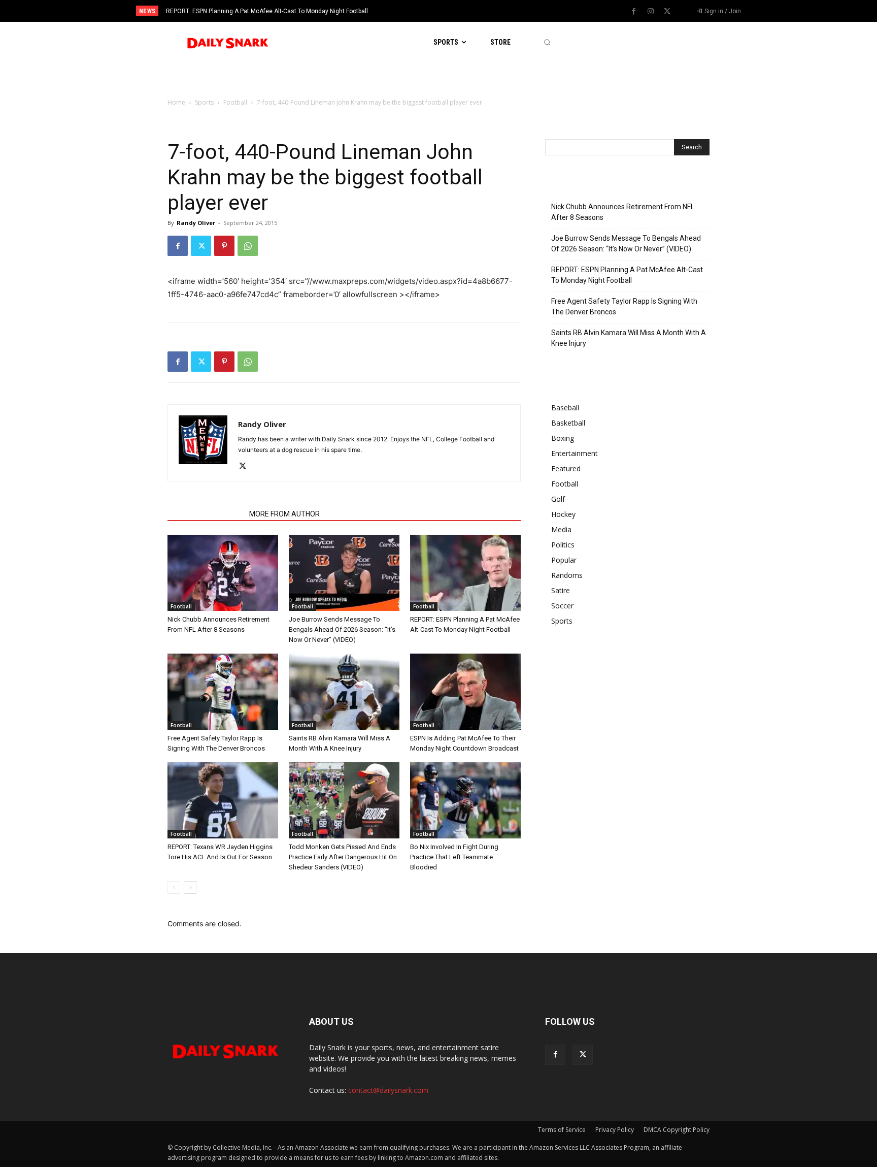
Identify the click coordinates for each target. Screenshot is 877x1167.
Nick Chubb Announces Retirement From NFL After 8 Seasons (622, 212)
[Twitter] (667, 12)
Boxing (562, 438)
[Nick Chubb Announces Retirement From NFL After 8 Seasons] (222, 573)
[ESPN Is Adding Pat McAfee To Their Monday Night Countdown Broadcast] (465, 692)
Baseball (565, 407)
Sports (204, 102)
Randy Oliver (196, 222)
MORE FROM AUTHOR (284, 514)
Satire (560, 590)
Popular (564, 560)
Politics (563, 544)
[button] (547, 42)
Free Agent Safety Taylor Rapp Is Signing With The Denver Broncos (624, 306)
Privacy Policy (614, 1129)
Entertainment (574, 453)
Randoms (567, 575)
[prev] (456, 11)
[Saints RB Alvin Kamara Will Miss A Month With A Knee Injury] (344, 692)
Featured (566, 468)
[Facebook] (634, 12)
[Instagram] (651, 12)
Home (176, 102)
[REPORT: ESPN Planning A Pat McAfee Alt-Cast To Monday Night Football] (465, 573)
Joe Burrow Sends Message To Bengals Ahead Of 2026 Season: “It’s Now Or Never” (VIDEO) (342, 629)
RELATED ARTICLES (205, 514)
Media (561, 529)
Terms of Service (562, 1129)
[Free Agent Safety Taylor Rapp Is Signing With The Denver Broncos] (222, 692)
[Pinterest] (224, 246)
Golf (558, 499)
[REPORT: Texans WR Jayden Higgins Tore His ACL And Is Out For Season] (222, 800)
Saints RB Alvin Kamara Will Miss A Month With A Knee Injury (628, 338)
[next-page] (190, 887)
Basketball (568, 423)
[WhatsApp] (248, 246)
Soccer (562, 605)
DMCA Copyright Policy (677, 1129)
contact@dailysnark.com (388, 1090)
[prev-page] (173, 887)
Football (235, 102)
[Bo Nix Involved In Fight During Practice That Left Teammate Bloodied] (465, 800)
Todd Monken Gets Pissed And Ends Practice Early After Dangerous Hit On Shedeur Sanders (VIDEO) (343, 857)
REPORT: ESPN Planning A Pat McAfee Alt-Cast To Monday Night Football (267, 11)
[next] (472, 11)
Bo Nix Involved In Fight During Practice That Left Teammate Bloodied (454, 857)
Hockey (563, 514)
